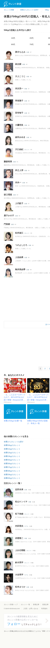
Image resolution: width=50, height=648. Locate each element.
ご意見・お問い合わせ (30, 608)
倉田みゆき (20, 137)
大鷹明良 (19, 125)
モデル (26, 526)
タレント (26, 149)
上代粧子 (19, 203)
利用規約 (44, 608)
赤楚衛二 (19, 538)
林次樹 (18, 64)
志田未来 (19, 489)
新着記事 (36, 604)
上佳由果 (19, 257)
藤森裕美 (8, 161)
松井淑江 (19, 233)
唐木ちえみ (20, 52)
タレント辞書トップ (11, 604)
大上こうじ (20, 76)
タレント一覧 (25, 604)
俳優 (23, 64)
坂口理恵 (8, 195)
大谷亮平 (19, 575)
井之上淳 (19, 170)
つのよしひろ (21, 245)
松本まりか (20, 587)
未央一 (18, 182)
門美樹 (7, 224)
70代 (31, 44)
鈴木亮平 (19, 562)
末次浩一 (19, 88)
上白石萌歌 (20, 550)
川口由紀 (19, 149)
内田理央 (19, 526)
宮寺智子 (19, 113)
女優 (27, 52)
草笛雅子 (19, 101)
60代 (13, 44)
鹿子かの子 (9, 215)
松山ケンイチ (21, 502)
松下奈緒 (19, 514)
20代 (31, 38)
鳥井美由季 (20, 269)
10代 (13, 38)
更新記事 (45, 604)
